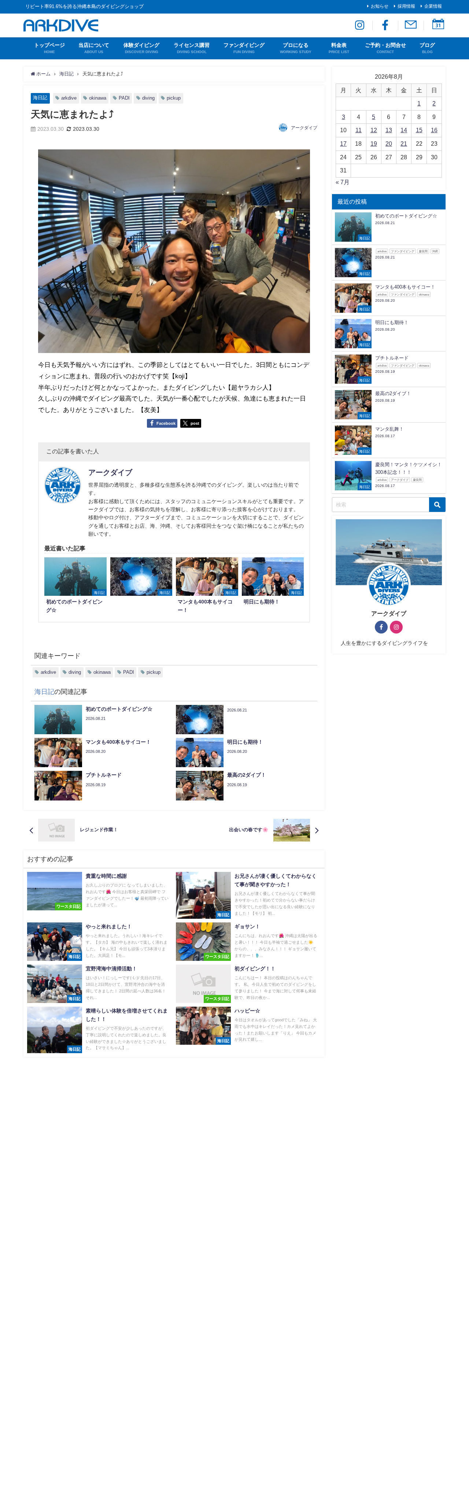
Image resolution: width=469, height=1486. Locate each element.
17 (343, 143)
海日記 (40, 97)
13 (388, 130)
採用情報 (406, 6)
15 (419, 130)
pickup (174, 98)
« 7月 (343, 182)
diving (148, 98)
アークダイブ (304, 128)
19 (373, 143)
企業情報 (433, 6)
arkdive (69, 98)
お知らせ (379, 6)
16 (434, 130)
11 (358, 130)
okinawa (97, 98)
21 (403, 143)
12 (373, 130)
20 (388, 143)
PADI (124, 98)
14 (403, 130)
